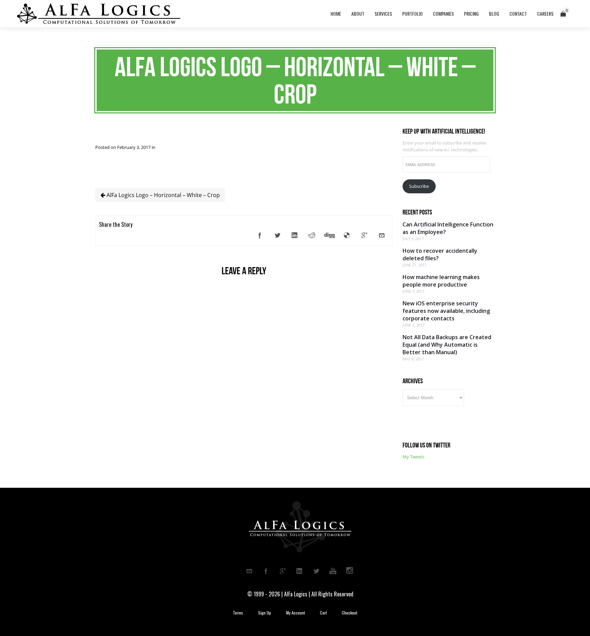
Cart (323, 613)
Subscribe (419, 186)
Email (249, 571)
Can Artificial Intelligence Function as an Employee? (448, 228)
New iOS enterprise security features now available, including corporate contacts (446, 311)
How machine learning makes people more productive (441, 280)
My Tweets (413, 457)
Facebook (266, 571)
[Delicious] (347, 235)
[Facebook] (260, 235)
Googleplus (283, 571)
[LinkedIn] (294, 235)
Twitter (316, 571)
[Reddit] (312, 235)
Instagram (349, 571)
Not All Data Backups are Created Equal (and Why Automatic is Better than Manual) (447, 344)
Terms (238, 613)
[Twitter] (277, 235)
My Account (295, 613)
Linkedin (299, 571)
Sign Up (264, 613)
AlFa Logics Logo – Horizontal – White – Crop (162, 195)
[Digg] (329, 235)
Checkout (349, 613)
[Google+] (364, 235)
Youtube (333, 571)
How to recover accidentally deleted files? (440, 254)
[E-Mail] (382, 235)
